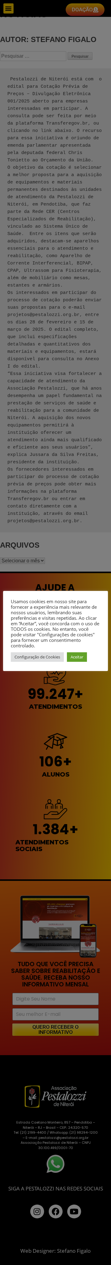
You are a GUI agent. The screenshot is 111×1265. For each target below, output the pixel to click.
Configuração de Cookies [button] (37, 657)
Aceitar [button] (77, 657)
